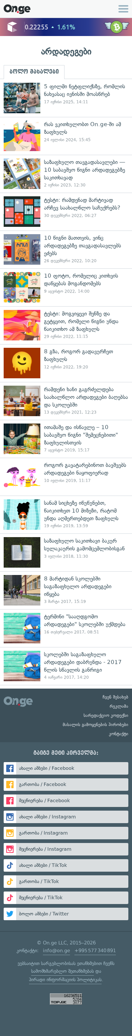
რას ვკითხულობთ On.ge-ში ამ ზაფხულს (66, 136)
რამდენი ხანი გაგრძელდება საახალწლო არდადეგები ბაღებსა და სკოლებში (66, 401)
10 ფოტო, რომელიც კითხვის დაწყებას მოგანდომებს (66, 287)
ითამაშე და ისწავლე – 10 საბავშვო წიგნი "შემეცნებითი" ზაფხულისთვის (66, 439)
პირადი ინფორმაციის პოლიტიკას (65, 979)
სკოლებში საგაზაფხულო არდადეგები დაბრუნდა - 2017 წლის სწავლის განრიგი (66, 666)
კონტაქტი (118, 733)
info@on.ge (56, 950)
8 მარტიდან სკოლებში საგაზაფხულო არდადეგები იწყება (66, 590)
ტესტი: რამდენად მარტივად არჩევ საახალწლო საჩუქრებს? (66, 212)
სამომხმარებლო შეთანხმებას (62, 971)
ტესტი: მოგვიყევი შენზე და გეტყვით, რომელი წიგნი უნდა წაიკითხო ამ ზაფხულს (66, 325)
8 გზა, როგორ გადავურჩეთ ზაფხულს (66, 363)
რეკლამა (119, 706)
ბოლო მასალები (34, 72)
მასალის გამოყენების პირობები (95, 724)
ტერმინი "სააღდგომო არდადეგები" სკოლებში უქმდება (66, 628)
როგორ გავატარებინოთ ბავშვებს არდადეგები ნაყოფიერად (66, 477)
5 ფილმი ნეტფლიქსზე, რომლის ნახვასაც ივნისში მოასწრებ (66, 98)
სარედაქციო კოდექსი (106, 715)
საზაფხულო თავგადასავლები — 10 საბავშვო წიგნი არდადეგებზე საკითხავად (66, 174)
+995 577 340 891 (95, 950)
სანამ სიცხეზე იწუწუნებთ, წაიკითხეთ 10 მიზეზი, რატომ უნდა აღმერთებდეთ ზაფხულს (66, 514)
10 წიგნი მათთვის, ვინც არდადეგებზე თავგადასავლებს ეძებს (66, 249)
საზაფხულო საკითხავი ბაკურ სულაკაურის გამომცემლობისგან (66, 552)
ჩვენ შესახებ (115, 697)
